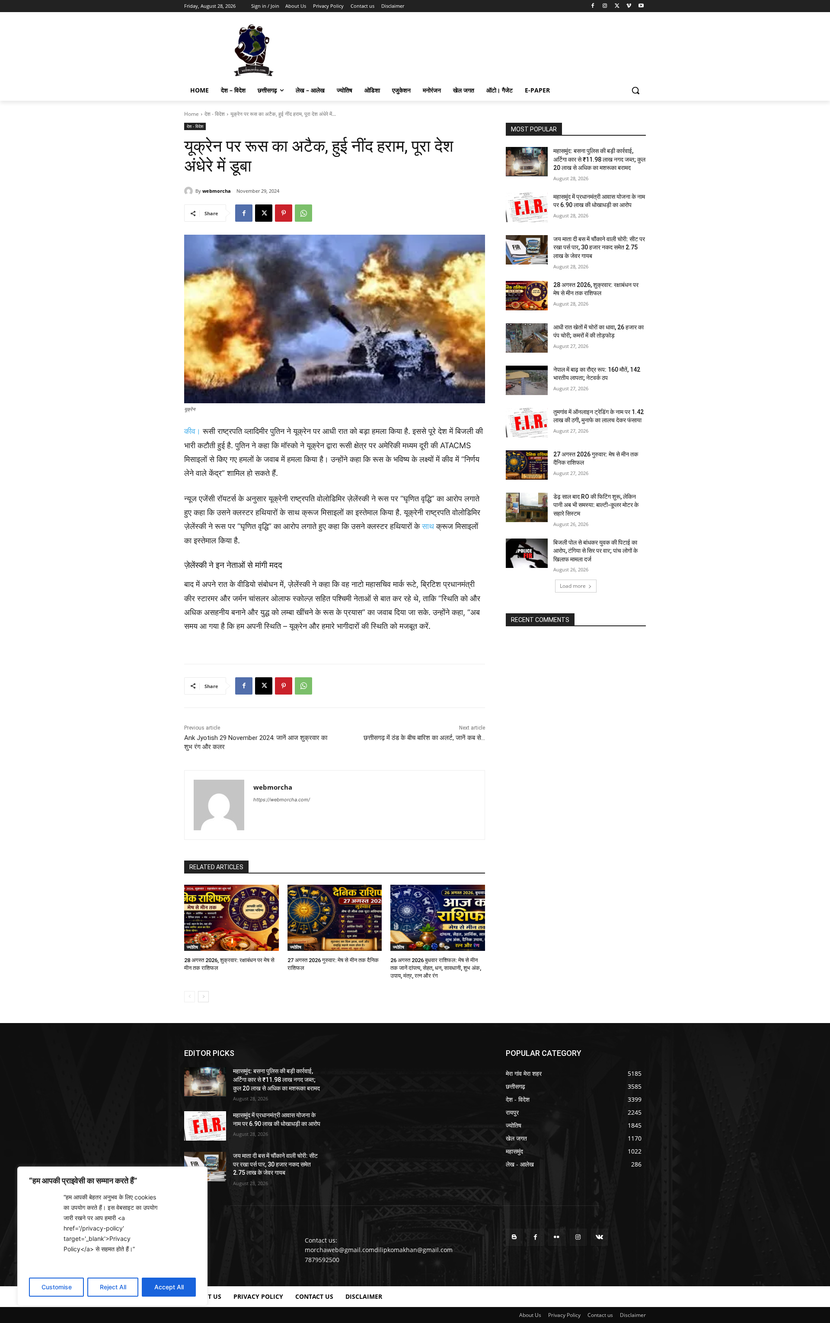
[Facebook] (593, 6)
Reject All (113, 1287)
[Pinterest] (283, 213)
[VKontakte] (599, 1237)
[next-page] (203, 996)
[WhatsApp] (303, 213)
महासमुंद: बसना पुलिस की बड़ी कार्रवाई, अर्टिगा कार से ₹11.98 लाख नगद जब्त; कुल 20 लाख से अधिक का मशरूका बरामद (599, 159)
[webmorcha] (189, 191)
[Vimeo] (629, 6)
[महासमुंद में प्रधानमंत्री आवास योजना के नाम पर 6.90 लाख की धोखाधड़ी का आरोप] (527, 207)
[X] (617, 6)
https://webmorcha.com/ (281, 800)
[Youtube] (641, 6)
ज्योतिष (192, 947)
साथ (428, 526)
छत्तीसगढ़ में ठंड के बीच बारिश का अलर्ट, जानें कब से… (424, 738)
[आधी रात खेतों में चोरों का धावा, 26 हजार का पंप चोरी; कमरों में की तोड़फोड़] (527, 338)
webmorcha (216, 191)
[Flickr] (556, 1237)
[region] (112, 1236)
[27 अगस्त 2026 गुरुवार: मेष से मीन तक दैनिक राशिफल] (334, 918)
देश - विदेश (214, 114)
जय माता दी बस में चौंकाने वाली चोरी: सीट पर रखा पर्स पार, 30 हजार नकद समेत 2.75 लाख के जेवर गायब (599, 247)
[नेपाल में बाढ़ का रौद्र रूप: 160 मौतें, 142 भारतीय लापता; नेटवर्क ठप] (527, 380)
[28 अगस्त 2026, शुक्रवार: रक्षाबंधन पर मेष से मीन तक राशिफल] (231, 918)
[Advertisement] (479, 49)
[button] (635, 90)
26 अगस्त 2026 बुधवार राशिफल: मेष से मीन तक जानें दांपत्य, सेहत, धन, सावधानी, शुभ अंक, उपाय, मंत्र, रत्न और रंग (435, 968)
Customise (57, 1287)
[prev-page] (189, 996)
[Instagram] (605, 6)
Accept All (169, 1287)
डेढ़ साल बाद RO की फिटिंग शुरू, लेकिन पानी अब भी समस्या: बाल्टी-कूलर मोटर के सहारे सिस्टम (595, 505)
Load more (573, 586)
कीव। (192, 431)
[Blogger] (514, 1237)
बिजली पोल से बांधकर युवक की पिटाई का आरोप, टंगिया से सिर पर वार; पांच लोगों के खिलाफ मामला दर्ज (595, 551)
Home (191, 114)
